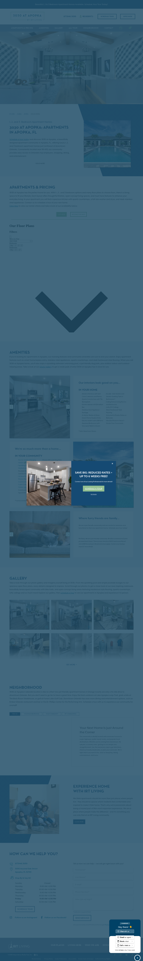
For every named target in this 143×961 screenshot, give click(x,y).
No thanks (94, 494)
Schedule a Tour (93, 488)
